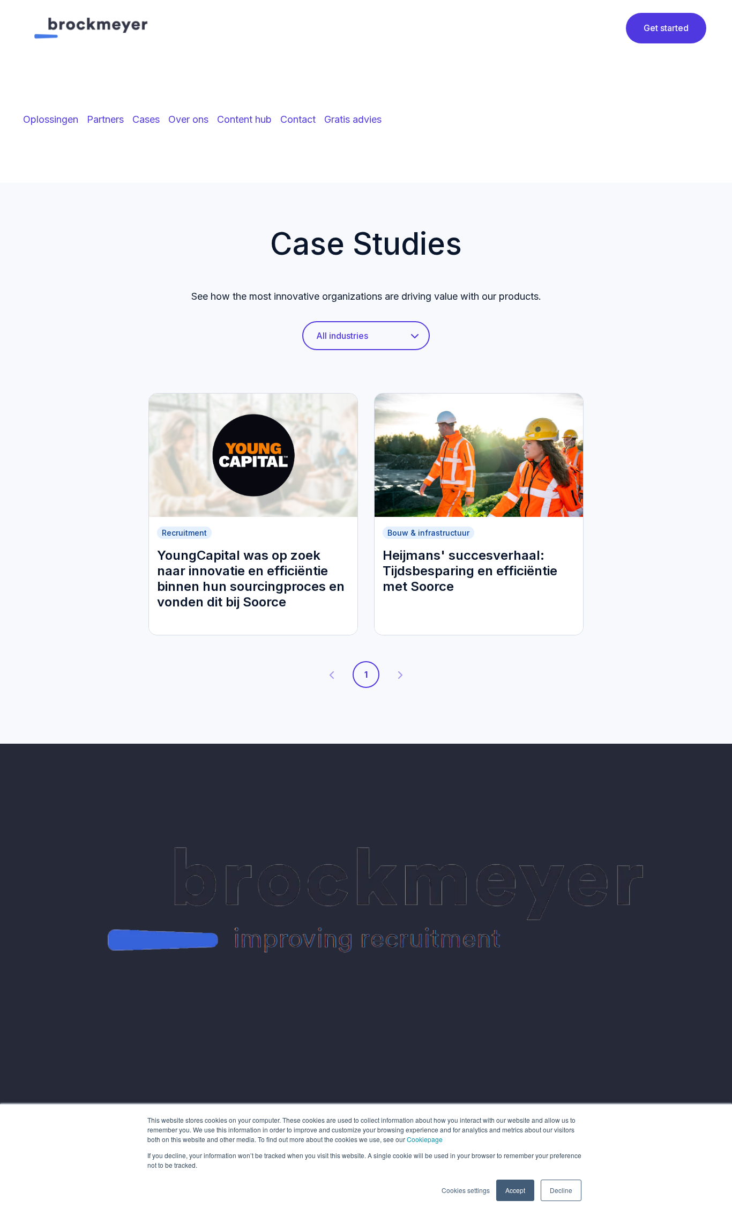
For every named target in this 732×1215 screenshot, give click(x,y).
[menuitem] (51, 119)
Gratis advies (353, 119)
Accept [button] (515, 1190)
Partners (105, 119)
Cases (146, 119)
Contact (298, 119)
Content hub (244, 119)
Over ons (188, 119)
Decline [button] (561, 1190)
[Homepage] (93, 28)
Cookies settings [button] (466, 1190)
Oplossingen (50, 119)
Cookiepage (425, 1139)
